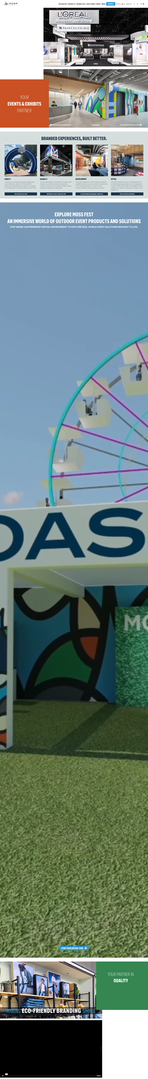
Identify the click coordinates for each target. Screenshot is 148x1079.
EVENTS (8, 179)
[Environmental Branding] (92, 160)
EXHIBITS (43, 179)
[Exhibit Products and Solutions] (56, 160)
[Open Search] (134, 4)
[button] (76, 63)
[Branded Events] (21, 160)
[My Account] (138, 4)
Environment (81, 179)
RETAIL (113, 179)
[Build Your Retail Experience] (127, 160)
